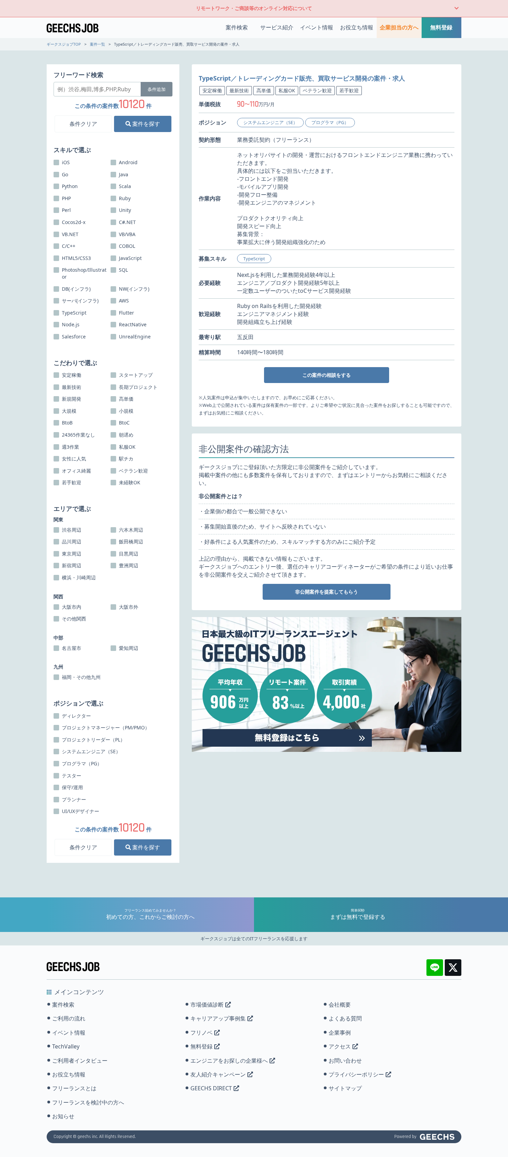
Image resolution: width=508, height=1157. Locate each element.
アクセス (340, 1046)
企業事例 (340, 1032)
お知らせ (63, 1116)
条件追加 (157, 89)
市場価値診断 (207, 1004)
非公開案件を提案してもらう (326, 591)
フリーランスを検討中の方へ (88, 1102)
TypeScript (254, 258)
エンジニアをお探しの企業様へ (229, 1060)
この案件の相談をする (326, 375)
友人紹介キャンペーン (218, 1074)
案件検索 (237, 27)
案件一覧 (97, 44)
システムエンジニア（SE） (270, 122)
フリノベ (201, 1032)
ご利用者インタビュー (79, 1060)
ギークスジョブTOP (64, 44)
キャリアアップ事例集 (218, 1018)
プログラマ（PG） (330, 122)
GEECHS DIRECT (211, 1088)
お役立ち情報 (356, 27)
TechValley (65, 1046)
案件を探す (145, 124)
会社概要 (340, 1004)
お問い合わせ (345, 1060)
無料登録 (441, 27)
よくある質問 (345, 1018)
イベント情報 (316, 27)
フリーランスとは (74, 1088)
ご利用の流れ (68, 1018)
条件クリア (83, 124)
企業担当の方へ (399, 27)
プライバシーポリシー (356, 1074)
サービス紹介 (276, 27)
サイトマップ (345, 1088)
